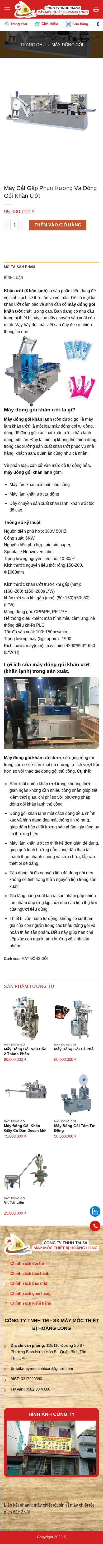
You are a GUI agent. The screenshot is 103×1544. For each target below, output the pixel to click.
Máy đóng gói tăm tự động (74, 1128)
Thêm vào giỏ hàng (58, 225)
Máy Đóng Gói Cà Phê (73, 1049)
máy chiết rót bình (50, 1505)
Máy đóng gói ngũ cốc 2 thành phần (25, 1051)
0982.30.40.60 (38, 1389)
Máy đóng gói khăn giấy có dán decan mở (25, 1128)
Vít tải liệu (14, 1203)
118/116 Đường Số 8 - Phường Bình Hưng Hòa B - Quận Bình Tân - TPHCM (49, 1351)
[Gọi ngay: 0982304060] (95, 1226)
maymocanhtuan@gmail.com (47, 1368)
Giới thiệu (49, 24)
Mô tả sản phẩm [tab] (19, 267)
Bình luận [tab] (13, 278)
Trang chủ (19, 24)
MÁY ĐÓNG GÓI (67, 44)
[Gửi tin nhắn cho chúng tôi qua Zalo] (95, 1211)
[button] (7, 9)
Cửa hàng (80, 24)
